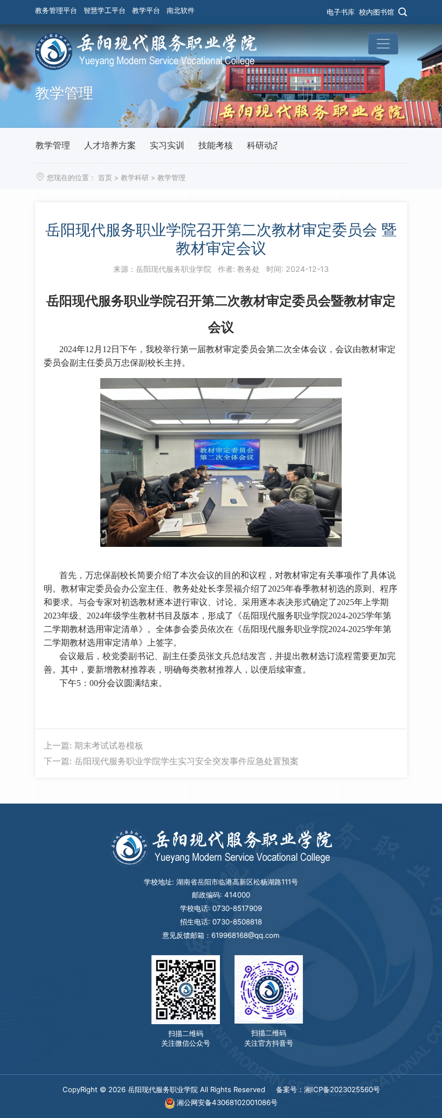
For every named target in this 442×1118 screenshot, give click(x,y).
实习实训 (167, 145)
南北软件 (181, 10)
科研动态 (264, 145)
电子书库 (341, 12)
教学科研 (135, 178)
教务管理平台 (56, 10)
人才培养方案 (110, 145)
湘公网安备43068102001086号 (226, 1102)
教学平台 (146, 10)
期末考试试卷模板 (108, 745)
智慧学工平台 (105, 10)
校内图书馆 (376, 12)
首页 (105, 178)
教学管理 (53, 145)
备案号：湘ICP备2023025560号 (328, 1089)
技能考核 (215, 145)
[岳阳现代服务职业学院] (146, 50)
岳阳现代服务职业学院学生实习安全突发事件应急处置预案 (186, 761)
